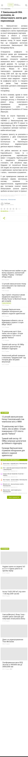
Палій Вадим (7, 203)
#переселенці (4, 199)
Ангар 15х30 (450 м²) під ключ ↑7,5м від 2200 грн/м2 (14, 593)
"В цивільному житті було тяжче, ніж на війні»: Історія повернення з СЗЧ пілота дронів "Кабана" (12, 334)
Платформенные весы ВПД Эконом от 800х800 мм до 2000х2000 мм (12, 664)
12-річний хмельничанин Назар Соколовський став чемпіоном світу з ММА (14, 286)
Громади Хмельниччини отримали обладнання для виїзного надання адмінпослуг (13, 311)
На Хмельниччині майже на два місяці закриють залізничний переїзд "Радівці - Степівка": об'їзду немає (14, 274)
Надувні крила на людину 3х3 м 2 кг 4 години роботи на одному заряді (13, 568)
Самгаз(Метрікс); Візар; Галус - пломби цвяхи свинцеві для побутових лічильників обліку (14, 616)
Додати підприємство (14, 497)
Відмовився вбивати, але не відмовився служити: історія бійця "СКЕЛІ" (12, 322)
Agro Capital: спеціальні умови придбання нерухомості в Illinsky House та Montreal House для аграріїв (14, 298)
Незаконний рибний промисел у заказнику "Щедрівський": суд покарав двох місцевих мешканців (14, 358)
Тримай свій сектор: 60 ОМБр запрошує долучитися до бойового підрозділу (13, 346)
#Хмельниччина (12, 199)
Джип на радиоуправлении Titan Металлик (12, 641)
